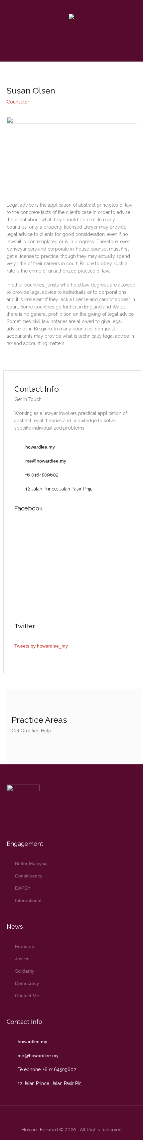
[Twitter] (60, 1116)
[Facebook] (71, 1116)
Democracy (27, 983)
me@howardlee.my (45, 461)
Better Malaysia (31, 863)
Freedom (24, 946)
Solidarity (24, 971)
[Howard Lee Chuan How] (71, 17)
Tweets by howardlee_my (41, 646)
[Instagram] (81, 1116)
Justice (22, 958)
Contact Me (27, 995)
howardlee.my (40, 447)
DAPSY (22, 888)
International (28, 900)
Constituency (28, 875)
